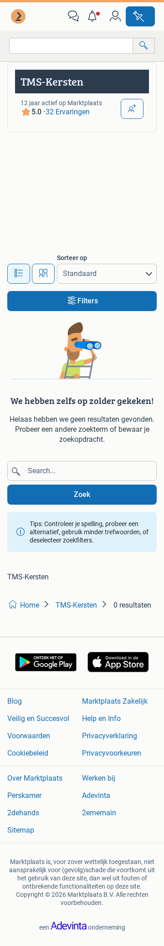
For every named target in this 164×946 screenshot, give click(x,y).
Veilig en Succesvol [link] (38, 718)
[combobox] (71, 46)
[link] (19, 16)
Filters (87, 301)
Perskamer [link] (24, 795)
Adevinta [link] (96, 795)
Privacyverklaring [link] (109, 735)
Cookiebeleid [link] (27, 753)
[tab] (18, 274)
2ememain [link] (99, 812)
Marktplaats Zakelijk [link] (115, 701)
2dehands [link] (23, 812)
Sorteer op (72, 257)
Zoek (82, 494)
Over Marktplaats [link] (34, 778)
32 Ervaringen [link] (68, 111)
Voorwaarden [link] (28, 735)
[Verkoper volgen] (132, 109)
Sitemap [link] (20, 830)
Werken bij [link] (98, 778)
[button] (94, 16)
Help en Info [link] (101, 718)
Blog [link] (14, 701)
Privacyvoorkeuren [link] (111, 753)
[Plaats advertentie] (140, 16)
